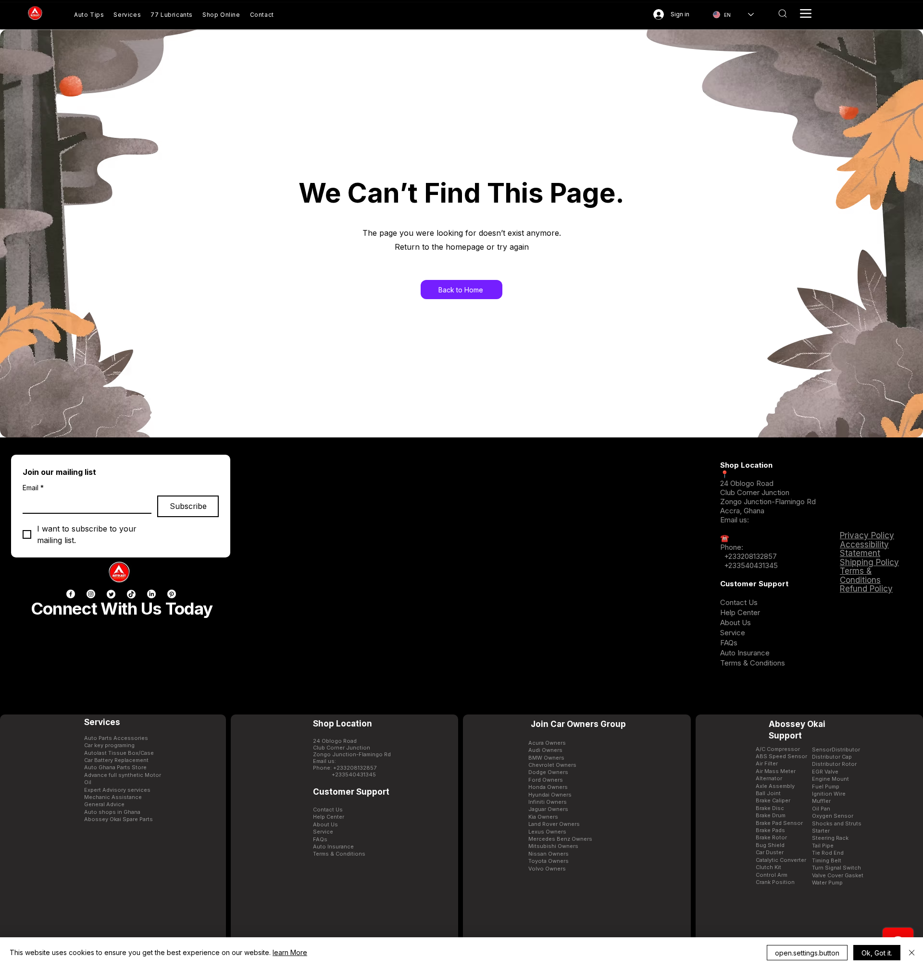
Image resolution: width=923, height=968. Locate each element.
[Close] (911, 952)
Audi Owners (545, 750)
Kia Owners (543, 816)
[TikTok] (131, 594)
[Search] (782, 13)
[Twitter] (111, 594)
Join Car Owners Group (578, 724)
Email (33, 488)
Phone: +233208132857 (344, 767)
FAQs (728, 642)
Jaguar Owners (548, 809)
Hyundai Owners (550, 794)
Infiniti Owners (547, 802)
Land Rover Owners (554, 824)
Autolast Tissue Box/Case (119, 753)
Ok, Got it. (876, 953)
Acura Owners (547, 742)
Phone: (731, 547)
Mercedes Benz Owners (560, 838)
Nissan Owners (548, 853)
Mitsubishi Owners (553, 846)
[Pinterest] (171, 594)
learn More (290, 952)
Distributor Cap (832, 756)
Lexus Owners (547, 831)
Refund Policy (866, 588)
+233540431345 (751, 565)
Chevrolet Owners (552, 765)
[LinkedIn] (151, 594)
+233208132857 (749, 556)
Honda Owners (548, 787)
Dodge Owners (548, 772)
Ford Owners (545, 779)
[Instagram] (91, 594)
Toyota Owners (548, 861)
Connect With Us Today (121, 608)
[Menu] (806, 13)
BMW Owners (546, 757)
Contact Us (739, 602)
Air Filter (767, 763)
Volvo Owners (547, 868)
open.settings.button (807, 953)
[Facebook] (70, 594)
